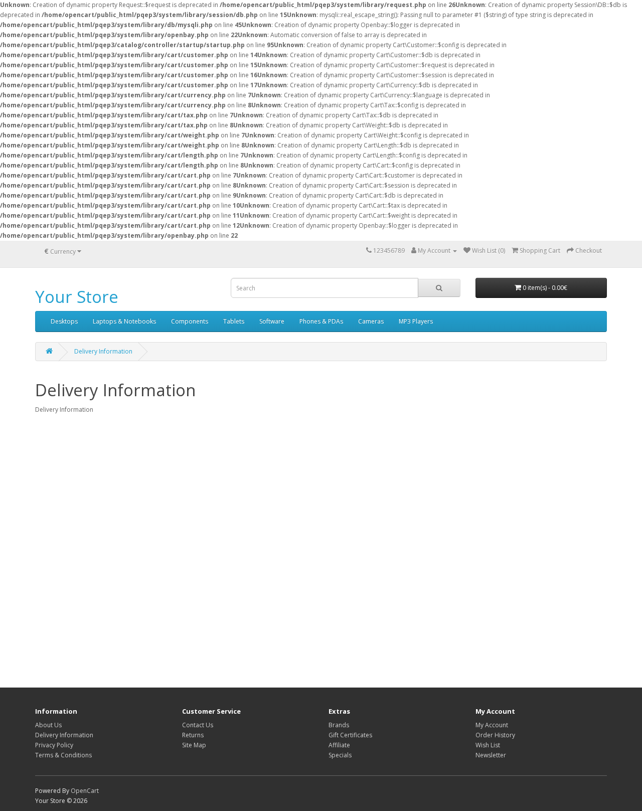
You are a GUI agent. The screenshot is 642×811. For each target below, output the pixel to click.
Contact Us (197, 725)
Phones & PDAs (321, 321)
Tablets (233, 321)
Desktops (64, 321)
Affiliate (339, 745)
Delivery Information (103, 351)
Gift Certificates (350, 735)
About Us (48, 725)
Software (271, 321)
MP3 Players (416, 321)
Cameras (371, 321)
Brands (339, 725)
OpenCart (85, 790)
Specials (340, 755)
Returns (193, 735)
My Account (491, 725)
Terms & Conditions (63, 755)
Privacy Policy (54, 745)
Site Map (194, 745)
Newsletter (490, 755)
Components (189, 321)
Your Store (76, 296)
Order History (495, 735)
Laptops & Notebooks (124, 321)
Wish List (487, 745)
